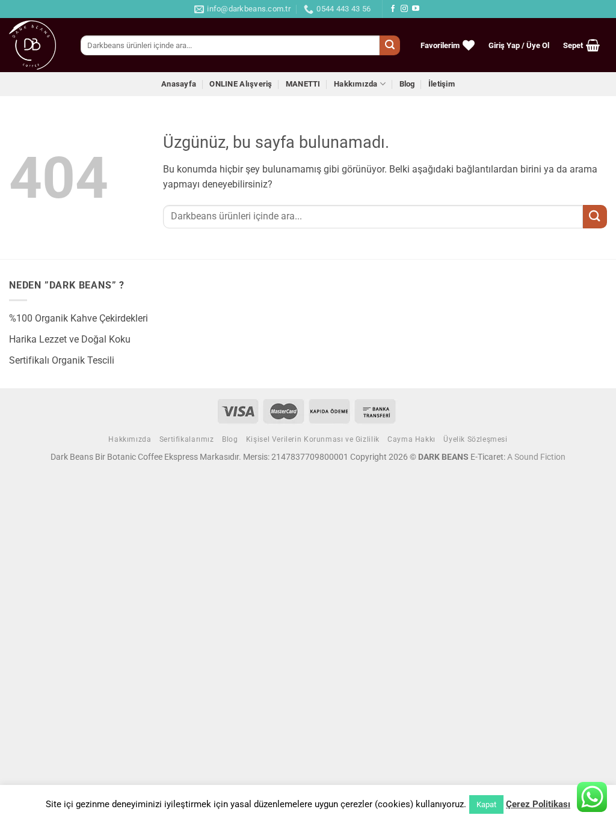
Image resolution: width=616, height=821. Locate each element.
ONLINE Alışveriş (240, 83)
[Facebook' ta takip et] (392, 9)
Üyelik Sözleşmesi (475, 439)
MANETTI (303, 83)
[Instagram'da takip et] (404, 9)
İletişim (441, 83)
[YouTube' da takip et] (415, 9)
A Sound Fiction (536, 457)
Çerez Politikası (538, 804)
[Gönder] (390, 45)
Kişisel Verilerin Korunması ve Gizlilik (313, 439)
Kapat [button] (486, 804)
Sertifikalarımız (186, 439)
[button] (519, 45)
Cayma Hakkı (411, 439)
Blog (407, 83)
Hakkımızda (356, 83)
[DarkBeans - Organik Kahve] (36, 45)
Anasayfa (178, 83)
